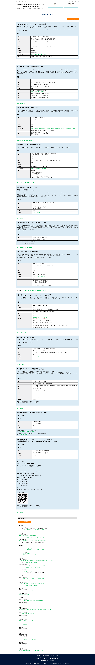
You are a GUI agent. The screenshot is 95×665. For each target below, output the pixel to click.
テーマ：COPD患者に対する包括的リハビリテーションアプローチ (32, 644)
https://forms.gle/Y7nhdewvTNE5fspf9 (38, 168)
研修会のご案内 (71, 4)
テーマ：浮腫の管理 (23, 624)
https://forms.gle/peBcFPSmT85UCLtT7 (38, 91)
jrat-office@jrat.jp (24, 434)
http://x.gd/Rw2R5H (36, 212)
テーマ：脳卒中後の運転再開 (24, 553)
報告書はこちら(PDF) (41, 290)
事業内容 (55, 4)
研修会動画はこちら (30, 140)
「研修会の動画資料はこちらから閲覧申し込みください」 (34, 529)
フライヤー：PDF (30, 182)
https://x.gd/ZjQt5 (36, 397)
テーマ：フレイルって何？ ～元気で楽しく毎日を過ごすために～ (32, 629)
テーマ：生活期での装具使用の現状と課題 (27, 535)
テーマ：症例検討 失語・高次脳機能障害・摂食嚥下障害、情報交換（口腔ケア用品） (36, 609)
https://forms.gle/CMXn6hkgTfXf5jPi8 (40, 317)
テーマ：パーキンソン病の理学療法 (26, 548)
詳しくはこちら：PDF (21, 182)
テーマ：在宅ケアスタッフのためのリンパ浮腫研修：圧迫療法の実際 (32, 540)
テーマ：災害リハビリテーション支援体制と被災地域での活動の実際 (32, 578)
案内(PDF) (27, 290)
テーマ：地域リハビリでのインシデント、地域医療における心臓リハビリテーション (35, 616)
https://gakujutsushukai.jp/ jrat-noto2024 (26, 431)
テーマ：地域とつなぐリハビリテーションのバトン (29, 571)
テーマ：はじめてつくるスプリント (26, 620)
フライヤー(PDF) (33, 290)
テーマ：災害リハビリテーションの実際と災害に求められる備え (31, 583)
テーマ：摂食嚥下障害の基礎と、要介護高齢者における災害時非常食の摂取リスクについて (37, 603)
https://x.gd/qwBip (36, 356)
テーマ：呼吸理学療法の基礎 (24, 594)
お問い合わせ (71, 6)
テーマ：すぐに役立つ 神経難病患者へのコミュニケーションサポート (32, 565)
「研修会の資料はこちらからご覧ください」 (31, 554)
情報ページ (55, 6)
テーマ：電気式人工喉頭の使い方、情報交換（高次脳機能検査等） (32, 600)
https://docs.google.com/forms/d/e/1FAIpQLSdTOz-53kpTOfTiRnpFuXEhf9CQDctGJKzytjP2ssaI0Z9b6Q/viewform (53, 128)
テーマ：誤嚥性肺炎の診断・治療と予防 (27, 613)
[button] (73, 19)
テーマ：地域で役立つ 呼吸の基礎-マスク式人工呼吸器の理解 (31, 650)
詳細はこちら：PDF (21, 103)
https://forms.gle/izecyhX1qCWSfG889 (38, 54)
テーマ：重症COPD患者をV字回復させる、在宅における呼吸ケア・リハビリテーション (36, 560)
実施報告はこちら (30, 247)
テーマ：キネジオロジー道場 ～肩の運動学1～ (28, 639)
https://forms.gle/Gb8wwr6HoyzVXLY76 (40, 276)
